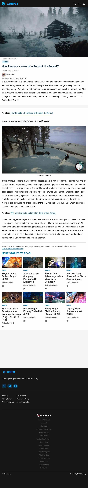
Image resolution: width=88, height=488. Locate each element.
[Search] (74, 3)
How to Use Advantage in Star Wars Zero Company (54, 277)
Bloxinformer (44, 465)
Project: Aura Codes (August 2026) (9, 276)
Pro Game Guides (44, 420)
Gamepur (44, 426)
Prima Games (44, 432)
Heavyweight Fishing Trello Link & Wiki (33, 311)
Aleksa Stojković (8, 282)
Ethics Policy (21, 396)
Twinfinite (44, 423)
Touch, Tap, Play (44, 458)
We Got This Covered (44, 439)
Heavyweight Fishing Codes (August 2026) (52, 311)
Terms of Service (8, 402)
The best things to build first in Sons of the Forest (33, 213)
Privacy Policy (7, 399)
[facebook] (15, 386)
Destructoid (44, 442)
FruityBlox (44, 461)
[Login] (84, 3)
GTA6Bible (44, 468)
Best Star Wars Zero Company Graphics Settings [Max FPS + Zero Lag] (11, 314)
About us (5, 396)
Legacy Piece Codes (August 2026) (74, 311)
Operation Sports (44, 452)
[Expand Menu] (79, 3)
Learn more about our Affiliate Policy (12, 248)
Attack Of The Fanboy (44, 429)
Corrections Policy (23, 402)
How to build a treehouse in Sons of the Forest (32, 113)
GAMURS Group (81, 474)
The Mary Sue (44, 455)
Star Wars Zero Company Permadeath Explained (31, 277)
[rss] (4, 386)
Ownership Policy (23, 399)
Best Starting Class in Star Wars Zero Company (76, 276)
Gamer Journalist (44, 445)
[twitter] (9, 386)
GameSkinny (44, 449)
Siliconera (44, 436)
